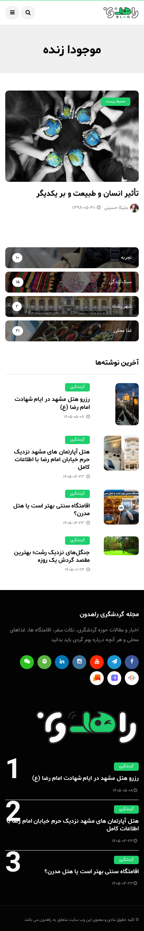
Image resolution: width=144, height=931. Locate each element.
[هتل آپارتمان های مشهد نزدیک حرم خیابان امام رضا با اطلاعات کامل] (121, 453)
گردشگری (77, 387)
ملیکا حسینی (116, 207)
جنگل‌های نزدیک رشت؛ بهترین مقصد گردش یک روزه (52, 556)
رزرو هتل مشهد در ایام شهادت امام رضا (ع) (52, 403)
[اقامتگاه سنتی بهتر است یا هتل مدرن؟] (121, 507)
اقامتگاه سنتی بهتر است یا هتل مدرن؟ (51, 509)
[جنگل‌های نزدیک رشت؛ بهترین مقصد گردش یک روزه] (121, 545)
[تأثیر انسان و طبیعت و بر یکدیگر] (72, 136)
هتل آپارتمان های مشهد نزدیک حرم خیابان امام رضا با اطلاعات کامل (52, 459)
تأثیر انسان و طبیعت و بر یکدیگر (87, 193)
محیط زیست (115, 101)
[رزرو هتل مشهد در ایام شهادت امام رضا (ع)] (121, 404)
